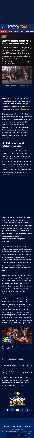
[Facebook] (8, 435)
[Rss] (31, 372)
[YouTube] (27, 372)
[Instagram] (29, 372)
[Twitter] (11, 435)
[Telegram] (22, 435)
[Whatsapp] (15, 435)
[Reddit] (19, 435)
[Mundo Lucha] (17, 27)
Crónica (11, 359)
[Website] (24, 372)
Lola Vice (15, 359)
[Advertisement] (17, 12)
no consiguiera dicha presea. (20, 109)
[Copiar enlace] (26, 435)
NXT (4, 36)
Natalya (21, 359)
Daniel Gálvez (8, 61)
